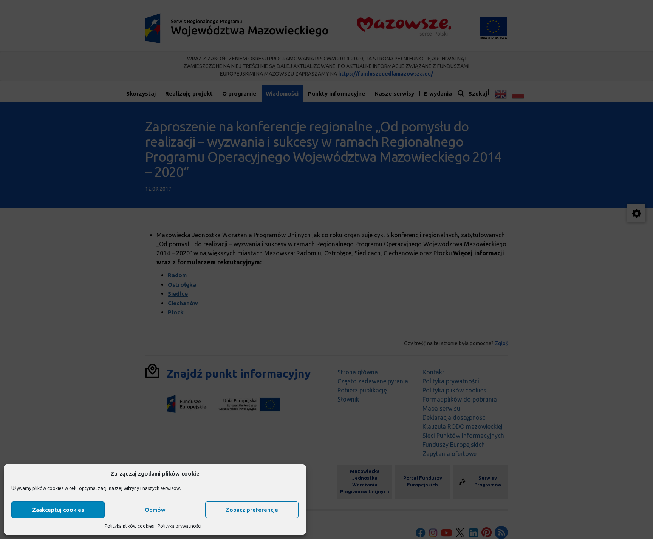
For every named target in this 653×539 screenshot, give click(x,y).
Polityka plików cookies (129, 526)
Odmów (155, 510)
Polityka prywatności (179, 526)
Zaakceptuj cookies (58, 510)
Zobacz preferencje (252, 510)
